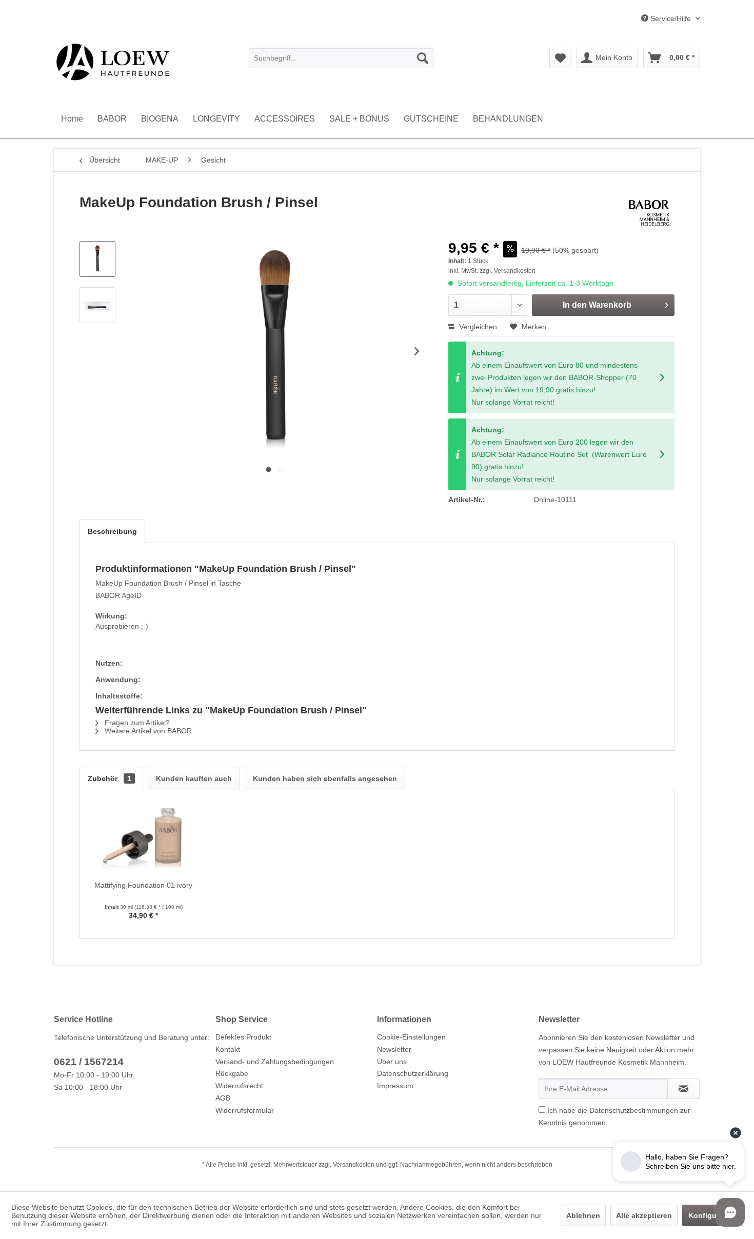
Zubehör (109, 778)
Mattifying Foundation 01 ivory (143, 885)
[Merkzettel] (560, 58)
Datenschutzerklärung (412, 1073)
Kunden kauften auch (194, 778)
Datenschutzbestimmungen (633, 1110)
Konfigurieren (712, 1215)
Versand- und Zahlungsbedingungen (274, 1061)
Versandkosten (353, 1164)
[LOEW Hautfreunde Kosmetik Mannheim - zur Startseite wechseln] (112, 61)
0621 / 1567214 (89, 1061)
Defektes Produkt (243, 1037)
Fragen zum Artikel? (136, 722)
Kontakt (227, 1049)
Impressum (395, 1086)
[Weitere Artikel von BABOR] (649, 213)
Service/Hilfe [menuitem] (670, 18)
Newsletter (394, 1049)
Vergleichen (477, 327)
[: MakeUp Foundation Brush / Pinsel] (97, 259)
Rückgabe (231, 1073)
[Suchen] (422, 58)
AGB (222, 1098)
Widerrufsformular (244, 1110)
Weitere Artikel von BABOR (147, 731)
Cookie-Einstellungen (411, 1037)
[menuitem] (341, 58)
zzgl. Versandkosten (507, 270)
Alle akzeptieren (644, 1215)
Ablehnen (583, 1215)
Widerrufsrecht (239, 1086)
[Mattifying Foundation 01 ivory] (143, 839)
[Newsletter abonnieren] (683, 1088)
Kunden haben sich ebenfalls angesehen (325, 778)
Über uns (392, 1061)
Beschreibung (112, 531)
